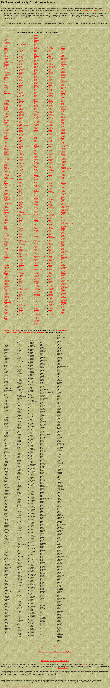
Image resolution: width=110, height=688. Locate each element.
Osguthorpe (51, 137)
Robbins (50, 256)
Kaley (35, 144)
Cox (5, 315)
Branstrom (6, 190)
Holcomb (36, 82)
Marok (35, 307)
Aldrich (6, 51)
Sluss (62, 80)
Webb (62, 244)
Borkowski (7, 171)
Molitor (50, 70)
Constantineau (7, 302)
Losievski (36, 262)
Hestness (36, 66)
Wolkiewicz (64, 293)
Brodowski (7, 199)
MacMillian (37, 297)
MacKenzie (37, 294)
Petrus (50, 180)
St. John (50, 289)
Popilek (50, 198)
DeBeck (21, 76)
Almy (5, 55)
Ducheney (21, 134)
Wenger (63, 252)
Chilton (6, 273)
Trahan (63, 177)
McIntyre (36, 281)
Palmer (50, 149)
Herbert (36, 59)
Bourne (6, 180)
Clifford (6, 291)
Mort (49, 86)
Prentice (50, 208)
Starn (62, 104)
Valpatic (63, 201)
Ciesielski (6, 286)
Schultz (50, 310)
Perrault (50, 173)
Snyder (63, 85)
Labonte (36, 195)
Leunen (36, 243)
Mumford (50, 101)
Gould (20, 270)
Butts (5, 226)
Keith (35, 151)
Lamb (35, 207)
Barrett (6, 106)
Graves (20, 278)
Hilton (35, 76)
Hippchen (36, 77)
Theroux (63, 155)
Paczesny (50, 144)
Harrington (21, 313)
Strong (63, 133)
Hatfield (36, 41)
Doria (20, 118)
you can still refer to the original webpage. (94, 10)
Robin (50, 260)
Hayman (36, 47)
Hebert (35, 51)
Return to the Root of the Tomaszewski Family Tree (55, 652)
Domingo (21, 111)
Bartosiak (6, 111)
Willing (63, 274)
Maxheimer (37, 320)
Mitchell (50, 64)
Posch (50, 202)
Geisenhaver (22, 244)
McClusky (36, 272)
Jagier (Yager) (37, 117)
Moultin (50, 95)
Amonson (6, 58)
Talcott (63, 146)
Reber (50, 234)
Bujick (5, 216)
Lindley (36, 247)
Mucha (50, 98)
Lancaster (36, 209)
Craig (5, 321)
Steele (62, 110)
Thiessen (63, 156)
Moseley (50, 90)
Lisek (35, 253)
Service (63, 51)
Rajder (50, 221)
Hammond (21, 307)
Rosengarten (51, 270)
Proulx (50, 212)
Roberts (50, 257)
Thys (62, 165)
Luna (35, 266)
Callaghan (6, 233)
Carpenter (6, 246)
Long (35, 257)
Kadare (36, 143)
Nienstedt (50, 114)
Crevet (20, 47)
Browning (6, 204)
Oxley (50, 141)
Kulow (35, 189)
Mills (49, 60)
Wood (62, 296)
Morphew (50, 83)
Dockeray (21, 108)
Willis (62, 276)
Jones (35, 138)
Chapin (6, 268)
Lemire (35, 233)
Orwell (50, 134)
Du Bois (21, 133)
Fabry (20, 172)
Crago (5, 316)
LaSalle (36, 220)
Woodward (64, 299)
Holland (36, 83)
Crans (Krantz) (22, 44)
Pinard (50, 189)
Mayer (35, 324)
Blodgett (6, 165)
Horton (35, 95)
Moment (50, 72)
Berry (5, 139)
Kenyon (36, 159)
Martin (35, 311)
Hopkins (36, 90)
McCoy (36, 276)
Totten (63, 174)
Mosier (50, 92)
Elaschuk (21, 159)
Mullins (50, 99)
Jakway (36, 118)
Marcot (35, 304)
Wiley (62, 270)
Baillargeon (7, 93)
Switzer (63, 143)
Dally (20, 67)
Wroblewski (64, 303)
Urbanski (63, 197)
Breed (5, 191)
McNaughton (37, 286)
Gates (20, 236)
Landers (36, 211)
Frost (20, 215)
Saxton (50, 297)
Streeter (63, 130)
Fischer (20, 189)
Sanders (50, 292)
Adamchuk (7, 43)
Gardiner (21, 228)
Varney (63, 213)
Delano (20, 83)
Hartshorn (36, 37)
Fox (20, 205)
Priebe (50, 209)
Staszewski (64, 106)
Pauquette (50, 164)
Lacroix (36, 199)
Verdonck (63, 215)
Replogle (50, 241)
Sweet (62, 141)
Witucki (63, 286)
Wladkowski (64, 287)
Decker (20, 79)
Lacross (36, 201)
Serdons (63, 49)
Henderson (36, 56)
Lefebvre (36, 228)
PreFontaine (51, 207)
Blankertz (6, 162)
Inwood (36, 114)
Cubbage (21, 53)
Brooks (6, 200)
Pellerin (50, 169)
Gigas (20, 249)
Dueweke (21, 135)
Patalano (50, 159)
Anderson (6, 61)
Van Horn (63, 204)
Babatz (6, 87)
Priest (49, 211)
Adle (5, 46)
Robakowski (51, 254)
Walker (63, 228)
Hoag (35, 79)
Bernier (6, 138)
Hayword (36, 48)
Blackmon (6, 154)
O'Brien (50, 121)
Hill (35, 74)
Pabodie (50, 143)
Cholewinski (7, 276)
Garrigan (21, 234)
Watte (62, 242)
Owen (50, 138)
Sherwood (64, 64)
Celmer (6, 264)
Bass (5, 113)
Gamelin (21, 225)
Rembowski (51, 237)
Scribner (50, 314)
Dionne (20, 105)
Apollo (6, 66)
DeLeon (21, 85)
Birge (5, 146)
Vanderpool (64, 207)
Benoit (5, 132)
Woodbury (64, 297)
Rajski (50, 223)
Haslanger (36, 40)
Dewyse (21, 99)
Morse (50, 85)
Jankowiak (36, 121)
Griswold (21, 286)
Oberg (50, 122)
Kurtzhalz (36, 193)
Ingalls (35, 111)
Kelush (35, 154)
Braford (6, 188)
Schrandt (50, 307)
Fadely (20, 173)
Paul (49, 163)
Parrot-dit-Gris (52, 153)
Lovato (35, 263)
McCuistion (37, 278)
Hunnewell (36, 105)
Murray (50, 105)
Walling (63, 231)
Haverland (36, 44)
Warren (63, 238)
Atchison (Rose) (8, 74)
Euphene (21, 169)
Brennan (6, 193)
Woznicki (63, 302)
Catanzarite (7, 261)
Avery (5, 81)
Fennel (20, 180)
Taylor (63, 149)
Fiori (20, 188)
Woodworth (64, 300)
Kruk (35, 183)
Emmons (21, 166)
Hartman (36, 35)
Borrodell (6, 175)
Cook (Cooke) (7, 303)
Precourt (50, 205)
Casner (6, 254)
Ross (49, 272)
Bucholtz (6, 213)
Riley (49, 249)
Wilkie (63, 271)
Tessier (63, 152)
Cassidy (6, 255)
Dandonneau (22, 69)
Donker (21, 117)
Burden (6, 219)
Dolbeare (21, 109)
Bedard (6, 123)
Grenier (21, 282)
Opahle (50, 131)
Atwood (6, 77)
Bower (6, 181)
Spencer (63, 94)
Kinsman (36, 162)
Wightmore (64, 267)
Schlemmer (51, 299)
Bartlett (6, 109)
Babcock (6, 88)
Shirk (62, 66)
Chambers (6, 265)
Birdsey (6, 145)
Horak (35, 92)
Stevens (63, 116)
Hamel (20, 304)
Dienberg (21, 102)
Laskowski (36, 221)
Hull (35, 102)
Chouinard (7, 277)
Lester (35, 240)
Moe (49, 69)
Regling (50, 236)
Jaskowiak (36, 127)
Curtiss (20, 57)
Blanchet (6, 159)
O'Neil (50, 130)
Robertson (51, 259)
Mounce (50, 96)
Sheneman (64, 58)
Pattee (50, 160)
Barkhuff (6, 101)
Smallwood (64, 81)
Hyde (35, 108)
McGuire (36, 279)
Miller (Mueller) (52, 59)
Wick (62, 264)
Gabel (20, 221)
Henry (35, 57)
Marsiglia (36, 310)
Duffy (20, 137)
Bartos (5, 110)
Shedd (63, 56)
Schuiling (50, 308)
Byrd (5, 228)
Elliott (20, 160)
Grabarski (21, 273)
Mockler (50, 67)
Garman (21, 233)
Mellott (50, 50)
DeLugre (21, 88)
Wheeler (63, 261)
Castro (5, 260)
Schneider (51, 301)
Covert (6, 313)
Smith (62, 82)
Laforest (36, 205)
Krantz (35, 182)
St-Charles (51, 285)
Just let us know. (63, 668)
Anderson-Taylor (8, 62)
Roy (49, 276)
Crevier (20, 48)
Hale (20, 301)
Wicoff (63, 265)
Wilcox (63, 268)
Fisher (20, 192)
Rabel (49, 220)
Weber (63, 246)
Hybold (36, 106)
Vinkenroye (64, 217)
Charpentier (7, 270)
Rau (49, 230)
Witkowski (64, 283)
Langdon (36, 214)
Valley (63, 199)
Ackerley (6, 42)
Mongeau (50, 73)
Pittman (50, 191)
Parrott (50, 154)
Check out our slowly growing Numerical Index (44, 647)
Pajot (49, 147)
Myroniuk (51, 106)
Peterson (50, 178)
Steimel (63, 113)
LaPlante (36, 215)
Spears (63, 93)
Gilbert (20, 252)
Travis (62, 181)
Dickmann (21, 101)
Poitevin (50, 196)
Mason (35, 313)
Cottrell (6, 310)
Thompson (64, 159)
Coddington (7, 296)
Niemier (50, 112)
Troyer (63, 187)
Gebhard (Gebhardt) (24, 241)
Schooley (50, 302)
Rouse (50, 273)
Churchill (6, 284)
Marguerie (36, 305)
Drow (20, 130)
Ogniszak (50, 128)
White (62, 262)
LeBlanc (36, 225)
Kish (35, 164)
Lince (35, 246)
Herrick (36, 63)
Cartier (6, 249)
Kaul (35, 150)
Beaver (6, 122)
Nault (49, 108)
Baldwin (6, 97)
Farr (20, 175)
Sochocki (63, 87)
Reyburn (50, 243)
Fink (20, 186)
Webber (63, 245)
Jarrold (35, 125)
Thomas (63, 158)
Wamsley (63, 233)
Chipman (6, 274)
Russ (49, 279)
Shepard (63, 59)
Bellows (6, 127)
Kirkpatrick (37, 163)
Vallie (62, 200)
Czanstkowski (22, 60)
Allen (5, 53)
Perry (49, 176)
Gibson (20, 247)
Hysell (35, 109)
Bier (5, 141)
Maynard (50, 45)
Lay (35, 224)
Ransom (50, 228)
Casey (5, 251)
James (35, 119)
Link (35, 252)
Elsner (20, 164)
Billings (6, 142)
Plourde (50, 195)
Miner (50, 61)
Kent (35, 157)
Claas (5, 287)
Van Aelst (63, 203)
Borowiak (6, 172)
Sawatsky (50, 295)
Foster (20, 201)
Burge (5, 222)
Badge (5, 90)
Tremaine (63, 183)
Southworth (64, 90)
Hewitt (35, 69)
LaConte (36, 198)
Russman (50, 281)
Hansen (21, 308)
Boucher (6, 177)
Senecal (63, 48)
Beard (5, 119)
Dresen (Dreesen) (23, 125)
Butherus (6, 225)
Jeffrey (35, 128)
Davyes (21, 74)
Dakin (20, 64)
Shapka (63, 53)
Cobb (5, 294)
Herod (35, 61)
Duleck (20, 141)
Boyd (5, 184)
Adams (6, 45)
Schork (50, 305)
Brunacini (6, 209)
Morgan (50, 80)
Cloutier (6, 293)
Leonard (36, 236)
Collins (6, 299)
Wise (62, 281)
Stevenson (64, 117)
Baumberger (7, 114)
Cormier (6, 307)
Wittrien (63, 284)
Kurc (35, 192)
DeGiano (21, 82)
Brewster (6, 196)
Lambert (36, 208)
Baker (5, 96)
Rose (49, 268)
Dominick (21, 112)
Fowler (20, 204)
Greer (20, 281)
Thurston (63, 164)
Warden (63, 236)
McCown (36, 275)
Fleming (21, 193)
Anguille (6, 65)
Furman (21, 218)
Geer (20, 243)
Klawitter (36, 166)
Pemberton (51, 170)
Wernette (63, 254)
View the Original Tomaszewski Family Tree (55, 661)
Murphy (50, 104)
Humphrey (36, 104)
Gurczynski (22, 292)
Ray (49, 231)
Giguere (21, 250)
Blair (5, 155)
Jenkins (36, 130)
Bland (5, 161)
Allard (5, 52)
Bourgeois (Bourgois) (9, 178)
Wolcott (63, 290)
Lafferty (36, 202)
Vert (62, 216)
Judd (35, 140)
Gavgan (21, 240)
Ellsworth (21, 163)
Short (62, 68)
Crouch (20, 51)
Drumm (21, 131)
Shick (62, 65)
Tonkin (63, 171)
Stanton (63, 101)
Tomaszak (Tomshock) (67, 168)
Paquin (50, 150)
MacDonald (37, 292)
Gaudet (20, 237)
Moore (50, 79)
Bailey (5, 91)
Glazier (20, 260)
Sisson (63, 77)
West (62, 255)
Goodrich (21, 266)
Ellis (20, 162)
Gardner (21, 230)
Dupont (21, 146)
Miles (49, 56)
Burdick (6, 220)
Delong (20, 86)
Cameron (6, 238)
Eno (20, 167)
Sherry (63, 62)
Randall (50, 225)
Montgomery (51, 76)
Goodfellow (22, 263)
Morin (50, 82)
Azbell (5, 85)
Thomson (63, 162)
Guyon (20, 294)
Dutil (20, 147)
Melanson (50, 48)
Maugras (36, 317)
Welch (63, 248)
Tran (62, 178)
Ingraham (36, 112)
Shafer (63, 52)
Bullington (7, 217)
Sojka (62, 88)
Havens (36, 43)
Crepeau (21, 45)
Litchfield (36, 254)
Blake (5, 156)
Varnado (63, 212)
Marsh (35, 308)
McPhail (36, 288)
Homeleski (36, 88)
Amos (5, 59)
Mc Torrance (37, 291)
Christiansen (7, 280)
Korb (35, 178)
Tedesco (63, 151)
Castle (5, 258)
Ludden (36, 265)
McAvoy (36, 270)
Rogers (50, 265)
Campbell (6, 239)
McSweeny (37, 289)
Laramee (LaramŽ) (38, 217)
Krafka (35, 180)
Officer (50, 127)
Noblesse (50, 118)
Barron (6, 107)
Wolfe (62, 289)
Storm (62, 123)
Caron (5, 245)
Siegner (63, 69)
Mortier (50, 88)
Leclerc (36, 227)
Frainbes (21, 207)
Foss (20, 199)
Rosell (50, 269)
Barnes (6, 103)
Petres (50, 179)
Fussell (20, 220)
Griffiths (21, 285)
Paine (49, 146)
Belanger (6, 125)
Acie (5, 40)
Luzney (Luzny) (38, 269)
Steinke (63, 114)
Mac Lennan (37, 295)
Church (6, 283)
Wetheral (63, 258)
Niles (49, 117)
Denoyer (21, 96)
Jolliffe (35, 137)
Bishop (6, 151)
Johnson (36, 135)
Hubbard (36, 99)
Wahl (62, 225)
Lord (35, 260)
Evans (20, 170)
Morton (50, 89)
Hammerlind (22, 305)
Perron (50, 175)
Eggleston (21, 154)
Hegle (35, 53)
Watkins (63, 241)
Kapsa (35, 147)
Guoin (20, 291)
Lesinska (36, 238)
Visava (63, 220)
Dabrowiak (21, 61)
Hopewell (36, 89)
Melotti (50, 51)
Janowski (36, 124)
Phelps (50, 182)
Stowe (63, 126)
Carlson (6, 244)
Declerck (21, 80)
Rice (49, 246)
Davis (20, 73)
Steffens (63, 111)
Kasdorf (36, 149)
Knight (35, 169)
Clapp (5, 289)
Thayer (63, 154)
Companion (7, 300)
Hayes (35, 45)
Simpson (63, 75)
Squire (63, 97)
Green (20, 279)
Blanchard (6, 158)
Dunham (21, 143)
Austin (5, 80)
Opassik (50, 133)
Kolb (35, 173)
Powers (50, 204)
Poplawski (51, 199)
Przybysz (50, 217)
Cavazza (6, 262)
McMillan (36, 283)
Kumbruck (36, 191)
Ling (35, 250)
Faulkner (21, 178)
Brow (5, 201)
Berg (5, 133)
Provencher (51, 214)
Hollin (35, 85)
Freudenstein (22, 212)
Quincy (50, 218)
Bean (5, 117)
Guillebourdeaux (23, 289)
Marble (35, 302)
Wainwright (64, 226)
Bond (5, 167)
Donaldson (21, 114)
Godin (20, 262)
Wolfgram (63, 291)
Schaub (50, 298)
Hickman (36, 70)
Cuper (20, 56)
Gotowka (21, 269)
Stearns (63, 107)
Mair (35, 299)
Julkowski (36, 141)
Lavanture (36, 223)
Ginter (20, 257)
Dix (20, 106)
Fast (20, 176)
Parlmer (50, 151)
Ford (20, 195)
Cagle (5, 231)
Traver (63, 180)
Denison (21, 92)
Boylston (6, 186)
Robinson (50, 262)
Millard (50, 57)
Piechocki (50, 186)
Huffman (36, 101)
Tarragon (63, 148)
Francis (20, 208)
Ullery (63, 196)
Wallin (63, 229)
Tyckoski (63, 193)
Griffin (20, 283)
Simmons (63, 72)
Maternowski (37, 314)
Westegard (64, 257)
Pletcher (50, 193)
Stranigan (63, 127)
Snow (62, 84)
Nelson (50, 109)
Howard (36, 98)
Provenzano (51, 215)
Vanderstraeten (65, 209)
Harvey (36, 38)
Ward (62, 235)
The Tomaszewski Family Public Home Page (20, 686)
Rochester (51, 263)
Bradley (6, 187)
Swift (62, 142)
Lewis (35, 244)
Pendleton (51, 172)
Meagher (50, 47)
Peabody (50, 167)
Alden (5, 49)
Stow (62, 125)
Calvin (5, 236)
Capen (5, 241)
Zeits (62, 313)
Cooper (6, 305)
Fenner (20, 182)
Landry (36, 212)
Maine (35, 298)
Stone (62, 122)
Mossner (50, 93)
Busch (5, 223)
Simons (63, 74)
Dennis (20, 93)
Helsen (35, 54)
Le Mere (36, 231)
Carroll (6, 248)
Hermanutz (36, 60)
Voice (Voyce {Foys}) (67, 223)
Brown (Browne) (8, 203)
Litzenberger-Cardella (39, 256)
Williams (63, 273)
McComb (36, 273)
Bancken (6, 98)
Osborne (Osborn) (53, 135)
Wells (62, 249)
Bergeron (6, 135)
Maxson (36, 321)
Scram (50, 313)
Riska (49, 250)
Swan (62, 138)
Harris (20, 314)
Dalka (20, 66)
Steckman (63, 109)
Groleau (21, 288)
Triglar (63, 184)
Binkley (6, 143)
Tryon (62, 190)
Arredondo (7, 72)
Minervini (50, 63)
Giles (20, 253)
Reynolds (50, 244)
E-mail (83, 664)
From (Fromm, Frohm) (24, 214)
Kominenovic (37, 176)
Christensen (7, 278)
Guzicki (21, 295)
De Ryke (21, 77)
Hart (20, 315)
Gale (20, 224)
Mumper (50, 102)
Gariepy (21, 231)
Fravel (20, 209)
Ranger (50, 227)
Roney (50, 266)
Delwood (21, 89)
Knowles (36, 170)
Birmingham (7, 149)
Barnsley (6, 104)
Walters (63, 232)
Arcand (6, 68)
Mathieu (36, 315)
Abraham (6, 39)
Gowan (20, 272)
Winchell (63, 278)
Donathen (21, 115)
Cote (5, 309)
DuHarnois (21, 140)
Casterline (6, 257)
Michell (50, 54)
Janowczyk (37, 122)
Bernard (6, 136)
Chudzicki (6, 281)
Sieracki (63, 71)
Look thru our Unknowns (11, 330)
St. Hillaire (51, 288)
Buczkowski (7, 215)
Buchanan (6, 212)
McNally (36, 285)
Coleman (6, 297)
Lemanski (36, 230)
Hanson (21, 310)
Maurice (36, 318)
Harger (20, 311)
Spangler (63, 91)
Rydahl (50, 282)
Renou (50, 240)
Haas (20, 297)
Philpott (50, 185)
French (20, 211)
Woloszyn (63, 294)
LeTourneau (37, 241)
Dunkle (20, 144)
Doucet (20, 122)
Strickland (63, 132)
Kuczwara (36, 188)
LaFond (36, 204)
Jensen (35, 131)
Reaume (50, 233)
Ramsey (50, 224)
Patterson (50, 162)
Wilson (63, 277)
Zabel (62, 310)
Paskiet (50, 157)
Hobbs (35, 80)
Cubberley (21, 54)
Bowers (6, 183)
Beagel (6, 116)
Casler (5, 252)
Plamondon (51, 192)
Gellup (20, 246)
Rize (49, 253)
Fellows (21, 179)
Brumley (6, 207)
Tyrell (62, 194)
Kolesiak (36, 175)
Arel (5, 69)
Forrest (20, 198)
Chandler (6, 267)
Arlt (5, 71)
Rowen (50, 275)
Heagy (35, 50)
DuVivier (21, 149)
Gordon (21, 268)
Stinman (63, 120)
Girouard (21, 259)
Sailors (50, 283)
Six (62, 78)
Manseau (36, 301)
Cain (5, 232)
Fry (19, 217)
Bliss (5, 164)
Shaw (62, 55)
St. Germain (51, 286)
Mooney (50, 77)
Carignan (6, 242)
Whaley (63, 260)
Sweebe (63, 139)
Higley (35, 73)
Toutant (63, 175)
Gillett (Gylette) (23, 254)
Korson (36, 179)
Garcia (20, 227)
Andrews (6, 64)
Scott (49, 311)
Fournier (21, 202)
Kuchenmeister (37, 186)
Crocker (21, 50)
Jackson (36, 115)
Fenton (20, 183)
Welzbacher (64, 251)
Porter (50, 201)
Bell (5, 126)
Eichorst (21, 157)
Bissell (5, 152)
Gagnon (21, 223)
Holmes (36, 86)
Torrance (63, 172)
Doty (20, 121)
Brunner (6, 210)
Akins (5, 48)
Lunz (35, 268)
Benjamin (6, 129)
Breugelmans (7, 194)
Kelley (35, 153)
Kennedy (36, 156)
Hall (20, 302)
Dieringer (21, 104)
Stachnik (63, 98)
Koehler (36, 172)
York (62, 307)
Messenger (51, 53)
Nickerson (51, 111)
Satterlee (50, 294)
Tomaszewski (64, 170)
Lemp (35, 234)
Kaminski (36, 146)
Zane (62, 312)
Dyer (20, 150)
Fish (20, 191)
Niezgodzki (51, 115)
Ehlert (20, 156)
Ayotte (5, 82)
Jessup (35, 134)
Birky (5, 148)
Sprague (63, 96)
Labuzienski (37, 196)
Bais (5, 94)
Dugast (20, 138)
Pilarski (50, 188)
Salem (50, 291)
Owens (50, 140)
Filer (20, 185)
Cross (5, 318)
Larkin (35, 218)
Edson (20, 153)
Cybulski (21, 59)
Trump (63, 188)
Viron (62, 219)
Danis (20, 70)
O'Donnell (51, 125)
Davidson (21, 72)
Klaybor (36, 167)
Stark (62, 103)
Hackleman (21, 298)
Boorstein (6, 170)
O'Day (50, 124)
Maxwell (36, 323)
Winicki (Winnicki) (66, 280)
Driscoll (21, 128)
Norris (50, 119)
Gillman (21, 256)
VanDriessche (64, 210)
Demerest (21, 90)
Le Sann (36, 237)
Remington (51, 238)
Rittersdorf (51, 252)
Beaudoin (6, 120)
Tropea (63, 186)
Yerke (62, 306)
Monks (50, 74)
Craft (5, 319)
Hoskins (36, 96)
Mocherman (51, 66)
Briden (6, 197)
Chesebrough (7, 271)
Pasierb (50, 156)
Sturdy (63, 136)
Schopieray (51, 304)
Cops (5, 306)
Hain (20, 299)
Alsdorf (6, 56)
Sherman (63, 61)
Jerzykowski (37, 133)
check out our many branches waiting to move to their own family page (37, 331)
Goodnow (21, 265)
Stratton (63, 129)
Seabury (63, 46)
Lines (35, 249)
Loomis (36, 259)
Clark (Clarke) (7, 290)
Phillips (50, 183)
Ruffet (50, 278)
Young (63, 309)
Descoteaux (22, 98)
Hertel (35, 64)
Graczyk (21, 275)
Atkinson (6, 75)
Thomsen (63, 161)
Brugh (5, 206)
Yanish (63, 305)
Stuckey (63, 135)
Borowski (6, 174)
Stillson (63, 119)
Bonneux (6, 168)
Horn (35, 93)
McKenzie (36, 282)
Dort (20, 119)
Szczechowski (65, 145)
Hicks (35, 72)
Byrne (5, 229)
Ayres (5, 84)
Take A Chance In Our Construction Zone (14, 647)
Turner (63, 191)
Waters (63, 239)
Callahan (6, 235)
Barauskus (6, 100)
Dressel (20, 127)
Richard (50, 247)
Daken (20, 63)
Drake (20, 124)
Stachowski (64, 100)
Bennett (6, 130)
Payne (50, 166)
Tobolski (63, 167)
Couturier (6, 312)
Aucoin (6, 78)
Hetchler (36, 67)
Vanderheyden (65, 206)
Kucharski (36, 185)
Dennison (21, 95)
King (35, 160)
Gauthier (21, 238)
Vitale (62, 222)
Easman (21, 151)
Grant (20, 276)
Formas (20, 196)
